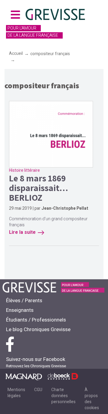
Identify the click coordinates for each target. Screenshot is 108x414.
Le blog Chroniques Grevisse (38, 329)
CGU (38, 390)
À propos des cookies (92, 399)
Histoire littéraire (24, 170)
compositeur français (50, 54)
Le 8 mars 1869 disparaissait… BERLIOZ (38, 187)
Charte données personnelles (63, 396)
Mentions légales (16, 393)
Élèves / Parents (24, 300)
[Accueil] (56, 15)
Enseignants (20, 310)
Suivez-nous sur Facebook (35, 359)
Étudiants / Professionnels (36, 320)
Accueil (16, 53)
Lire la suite (22, 232)
